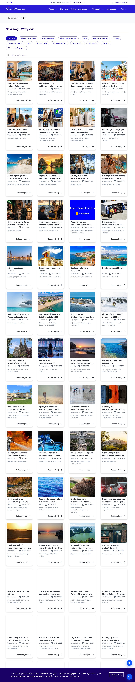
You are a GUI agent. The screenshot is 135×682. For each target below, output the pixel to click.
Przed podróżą (77, 43)
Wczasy (52, 9)
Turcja (85, 38)
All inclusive (96, 9)
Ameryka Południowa (100, 38)
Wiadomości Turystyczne (16, 48)
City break (64, 9)
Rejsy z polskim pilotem (68, 38)
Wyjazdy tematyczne (79, 9)
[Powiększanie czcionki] (7, 2)
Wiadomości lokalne (15, 43)
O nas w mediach (48, 38)
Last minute (111, 9)
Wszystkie (11, 38)
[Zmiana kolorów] (11, 2)
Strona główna (13, 18)
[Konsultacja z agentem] (129, 677)
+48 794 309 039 (121, 3)
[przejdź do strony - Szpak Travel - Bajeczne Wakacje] (16, 9)
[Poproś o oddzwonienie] (129, 663)
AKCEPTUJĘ (116, 675)
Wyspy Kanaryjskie (59, 43)
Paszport (106, 43)
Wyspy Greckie (42, 43)
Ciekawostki (93, 43)
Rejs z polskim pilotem (28, 38)
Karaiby (116, 38)
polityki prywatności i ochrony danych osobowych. (57, 676)
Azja (29, 43)
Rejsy (123, 9)
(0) (80, 2)
